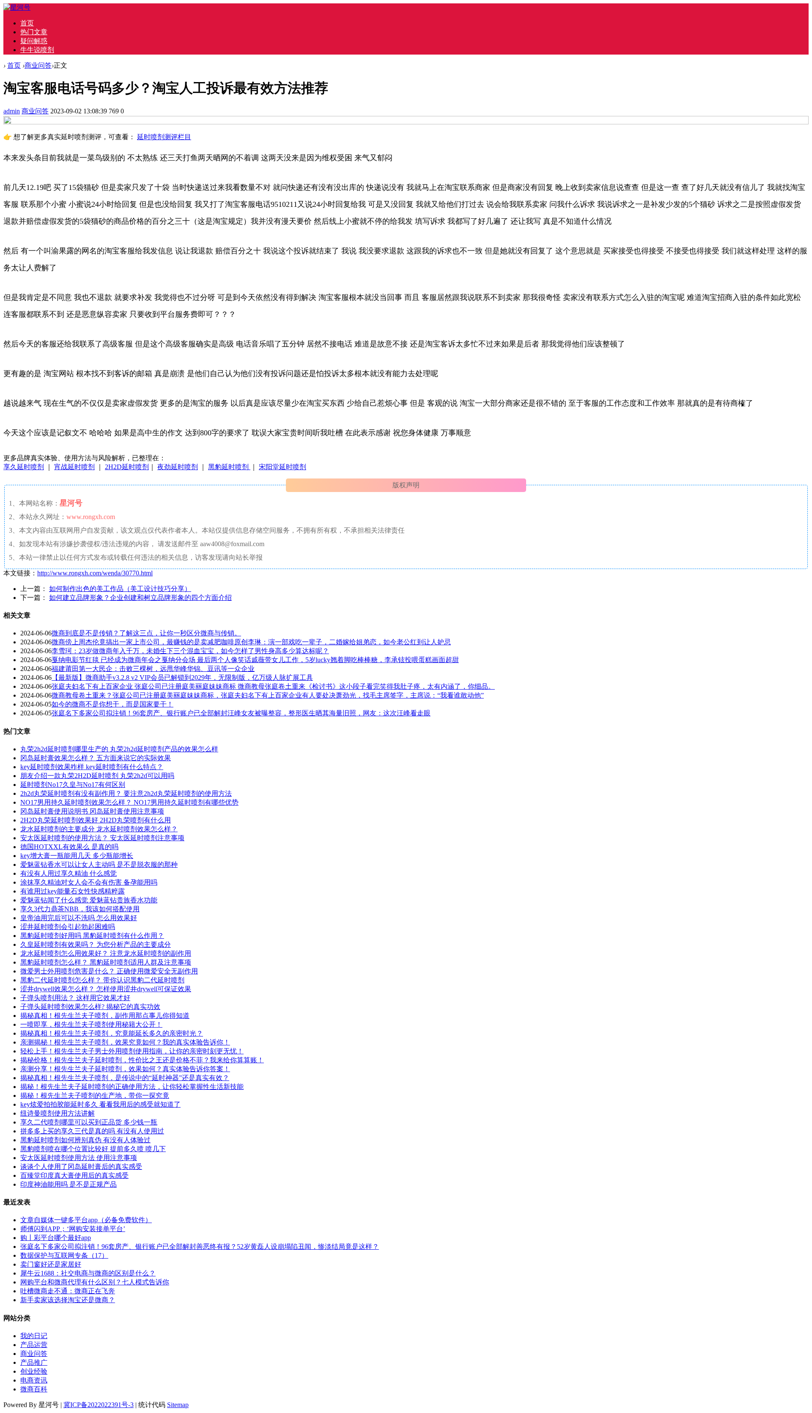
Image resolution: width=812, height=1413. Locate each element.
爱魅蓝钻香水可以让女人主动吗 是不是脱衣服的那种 (99, 864)
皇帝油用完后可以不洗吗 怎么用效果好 (78, 917)
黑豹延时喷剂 (229, 466)
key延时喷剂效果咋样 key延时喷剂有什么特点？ (91, 766)
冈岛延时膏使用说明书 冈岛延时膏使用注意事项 (92, 811)
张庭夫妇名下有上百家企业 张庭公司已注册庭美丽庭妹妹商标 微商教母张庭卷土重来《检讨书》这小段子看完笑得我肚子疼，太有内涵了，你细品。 (273, 686)
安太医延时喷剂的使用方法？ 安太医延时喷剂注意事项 (102, 837)
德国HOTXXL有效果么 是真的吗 (69, 846)
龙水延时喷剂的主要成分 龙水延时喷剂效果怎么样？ (99, 829)
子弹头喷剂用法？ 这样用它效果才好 (75, 997)
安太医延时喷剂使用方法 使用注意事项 (78, 1157)
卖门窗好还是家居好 (50, 1264)
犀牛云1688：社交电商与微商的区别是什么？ (88, 1273)
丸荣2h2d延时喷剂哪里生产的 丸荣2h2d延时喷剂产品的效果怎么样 (119, 749)
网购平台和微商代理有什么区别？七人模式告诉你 (94, 1282)
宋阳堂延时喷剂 (282, 466)
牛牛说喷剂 (37, 49)
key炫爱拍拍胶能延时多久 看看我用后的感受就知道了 (100, 1104)
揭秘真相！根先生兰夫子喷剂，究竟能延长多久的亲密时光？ (111, 1033)
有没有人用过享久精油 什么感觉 (68, 873)
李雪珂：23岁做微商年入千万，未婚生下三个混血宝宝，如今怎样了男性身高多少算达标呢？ (190, 650)
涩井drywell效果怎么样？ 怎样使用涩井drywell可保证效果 (105, 988)
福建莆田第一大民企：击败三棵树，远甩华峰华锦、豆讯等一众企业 (153, 668)
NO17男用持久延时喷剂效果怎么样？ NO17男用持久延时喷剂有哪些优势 (129, 802)
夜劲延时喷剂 (177, 466)
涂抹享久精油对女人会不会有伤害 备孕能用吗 (88, 882)
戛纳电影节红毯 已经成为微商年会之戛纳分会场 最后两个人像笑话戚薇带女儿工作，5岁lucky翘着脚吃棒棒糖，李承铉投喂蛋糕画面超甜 (255, 659)
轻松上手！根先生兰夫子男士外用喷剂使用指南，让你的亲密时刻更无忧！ (132, 1051)
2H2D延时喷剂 (127, 466)
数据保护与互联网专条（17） (64, 1255)
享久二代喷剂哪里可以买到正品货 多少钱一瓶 (88, 1122)
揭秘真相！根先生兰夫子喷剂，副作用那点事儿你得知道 (104, 1015)
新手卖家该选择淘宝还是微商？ (67, 1299)
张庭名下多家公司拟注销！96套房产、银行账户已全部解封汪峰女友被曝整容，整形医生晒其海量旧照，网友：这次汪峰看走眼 (241, 713)
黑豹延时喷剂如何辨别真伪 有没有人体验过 (85, 1140)
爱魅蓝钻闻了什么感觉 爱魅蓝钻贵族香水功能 (88, 900)
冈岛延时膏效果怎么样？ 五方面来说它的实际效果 (95, 757)
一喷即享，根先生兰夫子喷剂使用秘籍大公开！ (91, 1024)
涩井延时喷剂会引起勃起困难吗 (67, 926)
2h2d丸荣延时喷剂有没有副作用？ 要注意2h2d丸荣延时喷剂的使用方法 (126, 793)
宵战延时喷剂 (74, 466)
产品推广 (33, 1362)
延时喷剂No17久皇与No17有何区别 (72, 784)
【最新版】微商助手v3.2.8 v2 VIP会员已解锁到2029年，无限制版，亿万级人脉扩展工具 (182, 677)
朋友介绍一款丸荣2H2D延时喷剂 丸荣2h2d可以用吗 (97, 775)
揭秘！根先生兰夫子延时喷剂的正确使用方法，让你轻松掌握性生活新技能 (132, 1086)
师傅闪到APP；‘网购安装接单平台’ (72, 1228)
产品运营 (33, 1344)
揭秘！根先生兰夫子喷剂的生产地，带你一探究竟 (94, 1095)
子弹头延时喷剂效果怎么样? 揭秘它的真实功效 (90, 1006)
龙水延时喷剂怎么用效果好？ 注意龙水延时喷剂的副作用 (105, 953)
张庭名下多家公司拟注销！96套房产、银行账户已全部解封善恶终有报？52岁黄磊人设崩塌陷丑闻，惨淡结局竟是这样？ (199, 1246)
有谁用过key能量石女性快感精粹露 (72, 891)
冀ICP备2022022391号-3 (98, 1404)
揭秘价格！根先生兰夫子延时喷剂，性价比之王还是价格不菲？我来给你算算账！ (142, 1060)
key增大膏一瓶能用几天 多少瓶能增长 (76, 855)
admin (11, 111)
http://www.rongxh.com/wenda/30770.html (95, 573)
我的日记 (33, 1335)
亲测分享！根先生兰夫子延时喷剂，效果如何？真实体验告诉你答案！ (125, 1068)
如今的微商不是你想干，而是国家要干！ (112, 704)
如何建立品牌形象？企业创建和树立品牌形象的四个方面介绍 (140, 597)
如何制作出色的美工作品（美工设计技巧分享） (120, 588)
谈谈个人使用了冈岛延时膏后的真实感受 (81, 1166)
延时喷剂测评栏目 (164, 136)
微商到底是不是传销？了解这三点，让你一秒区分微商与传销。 (146, 633)
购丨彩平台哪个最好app (55, 1237)
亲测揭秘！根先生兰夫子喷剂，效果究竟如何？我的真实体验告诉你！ (125, 1042)
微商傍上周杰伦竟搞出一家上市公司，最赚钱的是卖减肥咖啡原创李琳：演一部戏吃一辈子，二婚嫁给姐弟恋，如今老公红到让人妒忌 (251, 642)
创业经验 (33, 1371)
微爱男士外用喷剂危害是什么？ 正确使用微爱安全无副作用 (109, 971)
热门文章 (33, 32)
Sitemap (178, 1404)
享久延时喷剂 (23, 466)
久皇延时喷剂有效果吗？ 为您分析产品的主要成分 (95, 944)
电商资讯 (33, 1380)
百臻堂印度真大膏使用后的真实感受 (74, 1175)
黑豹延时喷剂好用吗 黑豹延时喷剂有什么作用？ (92, 935)
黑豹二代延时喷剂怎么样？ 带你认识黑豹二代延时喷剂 (102, 980)
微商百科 (33, 1389)
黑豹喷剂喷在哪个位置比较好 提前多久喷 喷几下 (93, 1148)
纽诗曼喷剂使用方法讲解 (57, 1113)
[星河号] (16, 7)
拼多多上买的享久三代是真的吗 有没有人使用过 (92, 1131)
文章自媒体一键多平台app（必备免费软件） (86, 1219)
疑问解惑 (33, 40)
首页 (27, 23)
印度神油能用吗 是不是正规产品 (68, 1184)
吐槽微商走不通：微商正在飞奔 (67, 1291)
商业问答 (38, 65)
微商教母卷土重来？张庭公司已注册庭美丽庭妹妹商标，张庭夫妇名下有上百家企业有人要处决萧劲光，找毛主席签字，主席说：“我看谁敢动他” (268, 695)
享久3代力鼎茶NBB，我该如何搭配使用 (80, 909)
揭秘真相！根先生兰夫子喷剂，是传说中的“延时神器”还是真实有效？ (124, 1077)
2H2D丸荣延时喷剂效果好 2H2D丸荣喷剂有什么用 (95, 820)
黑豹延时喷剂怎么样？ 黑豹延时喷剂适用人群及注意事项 (105, 962)
